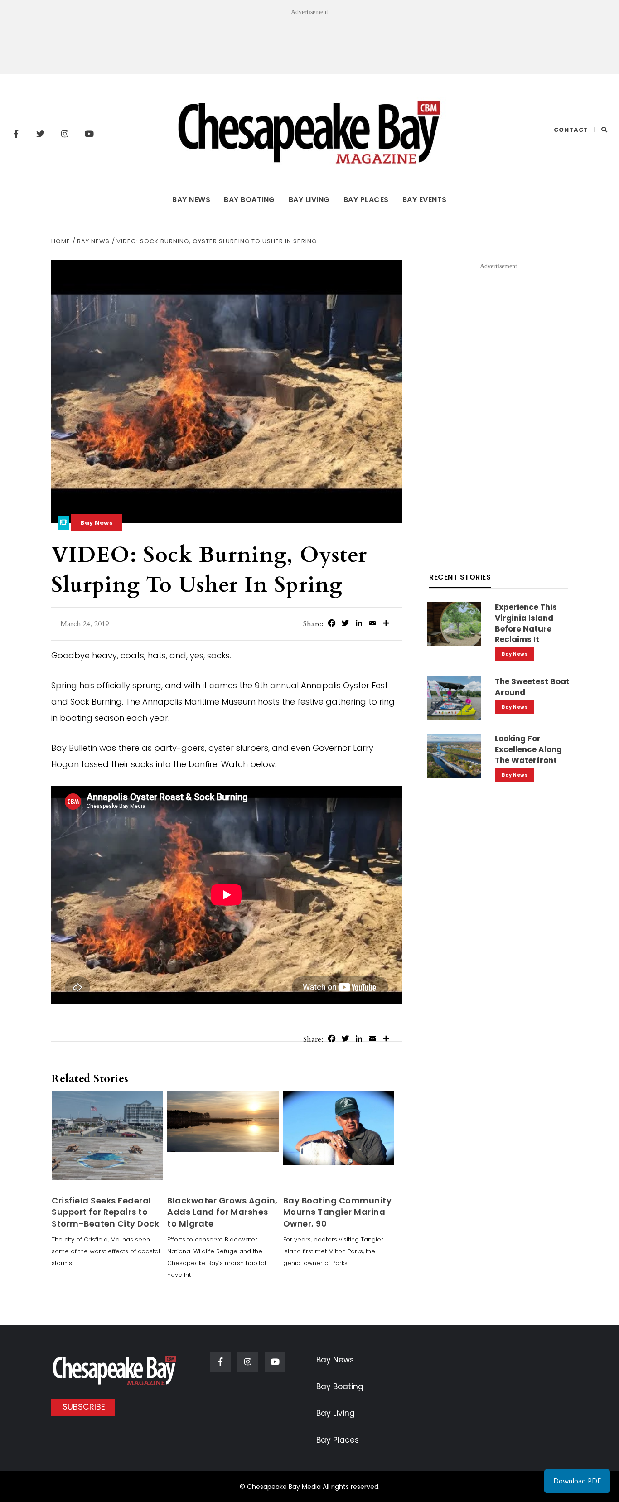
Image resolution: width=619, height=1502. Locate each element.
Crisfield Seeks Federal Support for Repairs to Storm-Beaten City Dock (105, 1212)
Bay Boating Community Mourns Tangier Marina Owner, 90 (337, 1212)
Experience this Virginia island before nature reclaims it (526, 623)
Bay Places (366, 199)
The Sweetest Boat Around (532, 687)
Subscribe (84, 1406)
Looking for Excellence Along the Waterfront (528, 749)
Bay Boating (249, 199)
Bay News (191, 199)
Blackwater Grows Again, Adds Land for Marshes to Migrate (222, 1212)
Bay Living (309, 199)
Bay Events (424, 199)
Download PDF (577, 1481)
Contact (571, 130)
